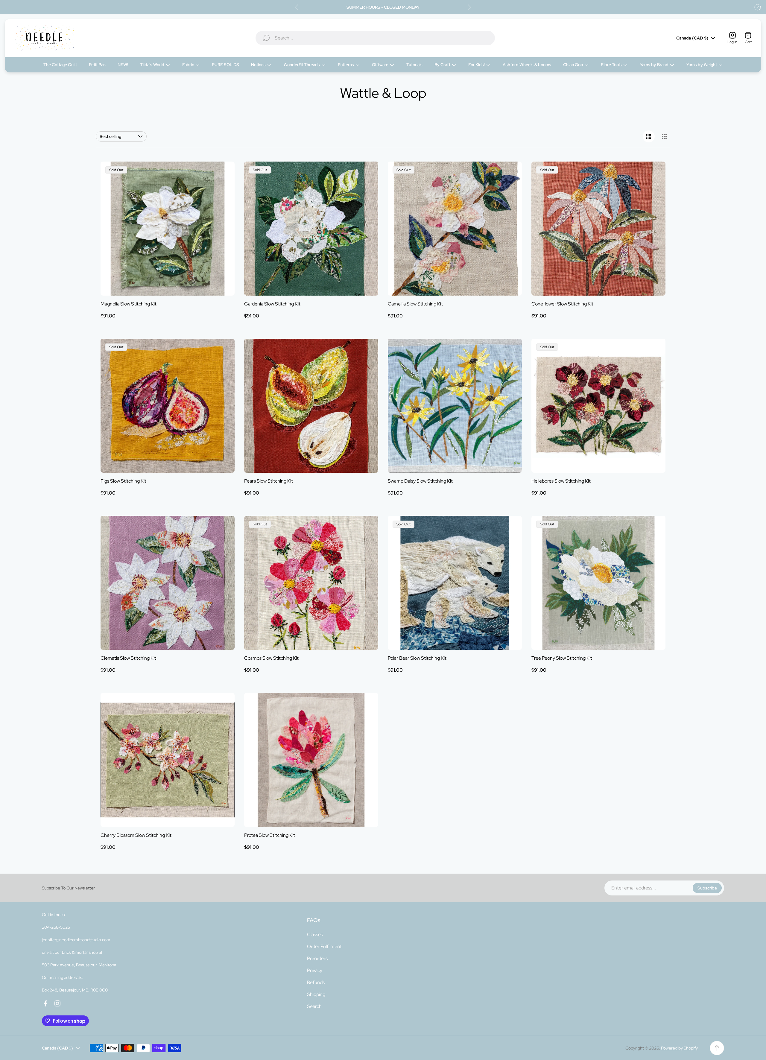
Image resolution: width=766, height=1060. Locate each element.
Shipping (316, 994)
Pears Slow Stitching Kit (268, 481)
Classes (315, 934)
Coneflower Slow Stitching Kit (562, 304)
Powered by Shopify (679, 1048)
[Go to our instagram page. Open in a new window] (57, 1003)
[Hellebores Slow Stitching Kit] (598, 406)
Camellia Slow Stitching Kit (415, 304)
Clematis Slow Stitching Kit (128, 658)
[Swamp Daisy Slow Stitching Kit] (455, 406)
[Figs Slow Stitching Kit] (168, 406)
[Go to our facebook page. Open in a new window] (45, 1003)
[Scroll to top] (717, 1048)
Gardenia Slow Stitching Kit (272, 304)
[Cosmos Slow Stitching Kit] (311, 583)
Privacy (314, 970)
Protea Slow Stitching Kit (269, 835)
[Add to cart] (366, 350)
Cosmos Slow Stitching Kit (271, 658)
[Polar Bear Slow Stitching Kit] (455, 583)
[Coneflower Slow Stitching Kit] (598, 229)
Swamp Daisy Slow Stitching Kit (420, 481)
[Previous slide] (296, 7)
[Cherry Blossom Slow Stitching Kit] (168, 760)
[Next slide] (469, 7)
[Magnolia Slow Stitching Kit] (168, 229)
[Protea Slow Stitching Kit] (311, 760)
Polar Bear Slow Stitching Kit (417, 658)
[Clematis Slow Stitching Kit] (168, 583)
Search (314, 1006)
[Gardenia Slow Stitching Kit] (311, 229)
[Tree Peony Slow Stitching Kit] (598, 583)
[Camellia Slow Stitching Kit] (455, 229)
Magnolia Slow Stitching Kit (128, 304)
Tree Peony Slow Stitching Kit (561, 658)
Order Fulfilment (324, 946)
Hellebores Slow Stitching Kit (561, 481)
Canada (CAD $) (692, 38)
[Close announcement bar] (757, 7)
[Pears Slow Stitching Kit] (311, 406)
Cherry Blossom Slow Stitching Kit (136, 835)
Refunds (316, 982)
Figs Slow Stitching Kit (123, 481)
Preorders (317, 958)
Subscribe (707, 888)
